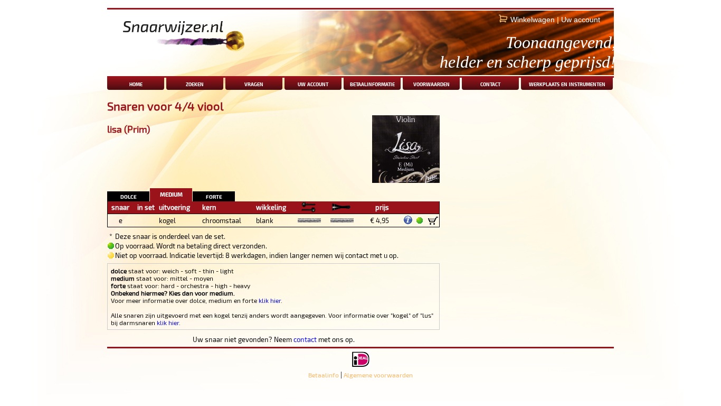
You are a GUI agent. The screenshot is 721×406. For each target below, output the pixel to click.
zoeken (195, 83)
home (136, 83)
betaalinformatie (372, 83)
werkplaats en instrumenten (567, 83)
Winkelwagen (532, 19)
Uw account (580, 19)
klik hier (270, 300)
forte (214, 195)
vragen (253, 83)
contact (490, 83)
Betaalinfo (323, 375)
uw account (313, 83)
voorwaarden (431, 83)
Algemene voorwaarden (378, 375)
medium (171, 193)
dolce (128, 195)
